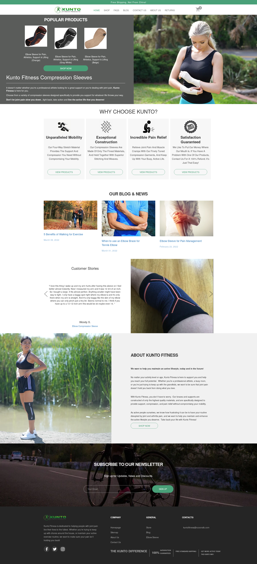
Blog (126, 10)
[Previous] (46, 294)
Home (97, 10)
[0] (198, 10)
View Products (64, 172)
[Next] (211, 294)
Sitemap (114, 532)
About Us (155, 10)
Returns (170, 10)
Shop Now (66, 68)
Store (148, 527)
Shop (107, 10)
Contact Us (139, 10)
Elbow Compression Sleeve (85, 326)
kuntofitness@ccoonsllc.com (196, 527)
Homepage (116, 527)
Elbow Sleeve (152, 537)
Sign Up (163, 488)
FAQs (116, 10)
